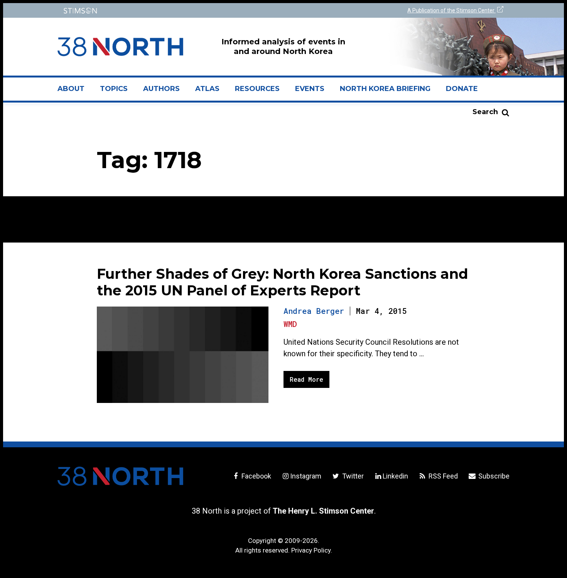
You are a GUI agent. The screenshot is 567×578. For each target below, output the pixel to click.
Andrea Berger (314, 311)
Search (485, 112)
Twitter (352, 476)
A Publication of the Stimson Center (451, 10)
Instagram (305, 476)
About (74, 91)
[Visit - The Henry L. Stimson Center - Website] (169, 10)
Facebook (255, 476)
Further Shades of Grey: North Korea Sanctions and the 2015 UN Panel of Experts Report (282, 282)
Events (309, 88)
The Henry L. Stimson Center (323, 511)
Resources (257, 88)
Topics (114, 88)
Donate (462, 88)
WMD (290, 324)
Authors (161, 88)
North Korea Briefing (385, 88)
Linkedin (395, 476)
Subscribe (493, 476)
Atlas (207, 88)
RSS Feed (442, 476)
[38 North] (120, 476)
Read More (306, 379)
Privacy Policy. (311, 550)
